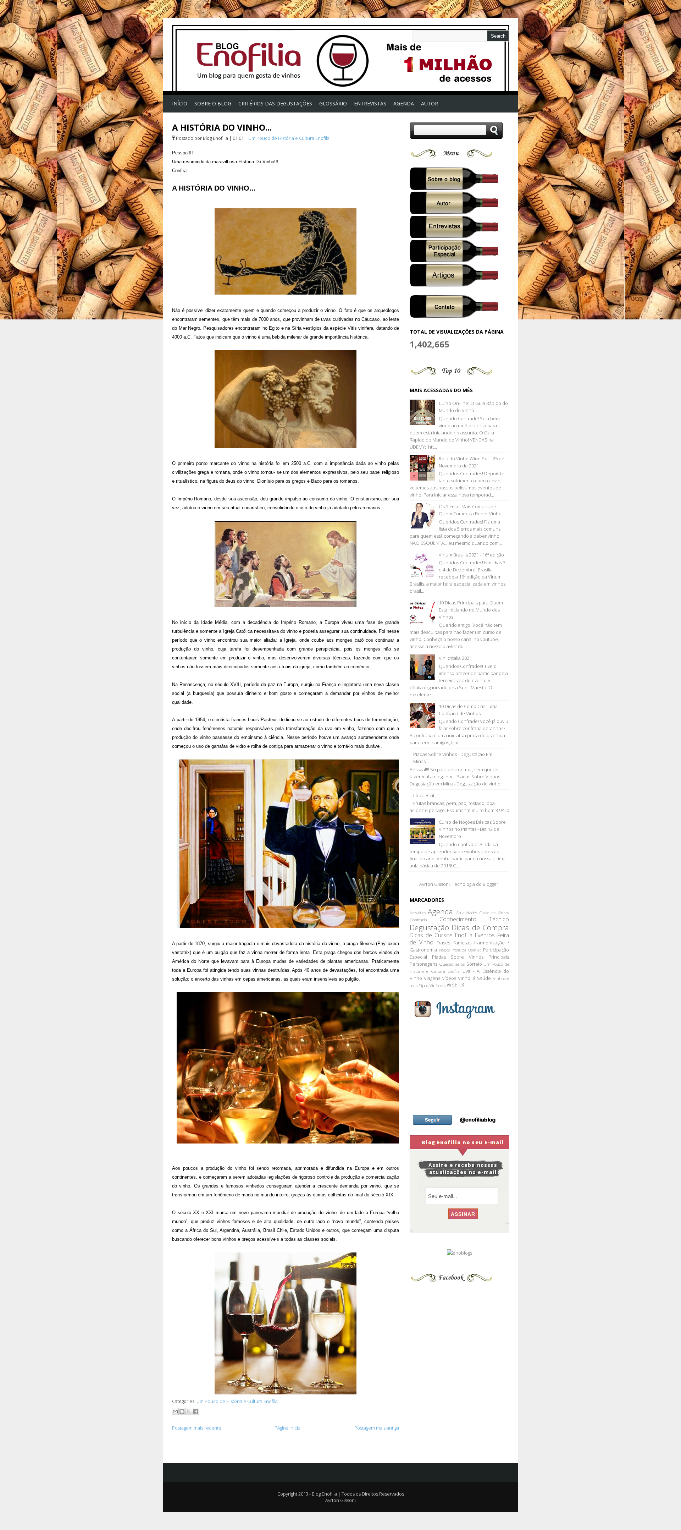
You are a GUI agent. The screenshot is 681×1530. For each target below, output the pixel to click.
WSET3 (455, 985)
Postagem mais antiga (376, 1428)
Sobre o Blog (212, 103)
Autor (429, 103)
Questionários (452, 964)
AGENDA (403, 103)
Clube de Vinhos (494, 912)
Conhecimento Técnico (474, 919)
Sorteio (474, 964)
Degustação (429, 927)
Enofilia (463, 935)
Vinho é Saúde (474, 978)
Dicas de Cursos (431, 935)
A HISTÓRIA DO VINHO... (222, 127)
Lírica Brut (423, 795)
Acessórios (418, 912)
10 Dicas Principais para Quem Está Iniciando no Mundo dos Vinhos (471, 609)
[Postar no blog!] (182, 1411)
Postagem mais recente (196, 1428)
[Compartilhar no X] (188, 1411)
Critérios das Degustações (275, 103)
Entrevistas (370, 103)
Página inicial (288, 1428)
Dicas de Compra (480, 927)
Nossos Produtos (452, 950)
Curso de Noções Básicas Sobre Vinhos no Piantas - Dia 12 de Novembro (472, 829)
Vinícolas (437, 985)
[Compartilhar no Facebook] (195, 1411)
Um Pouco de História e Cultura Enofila (289, 138)
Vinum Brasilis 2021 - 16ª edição (471, 555)
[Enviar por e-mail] (175, 1411)
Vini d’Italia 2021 (455, 658)
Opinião (474, 950)
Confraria (418, 919)
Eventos (485, 935)
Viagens (432, 978)
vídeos (449, 978)
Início (179, 103)
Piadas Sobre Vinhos (457, 957)
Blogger (490, 884)
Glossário (333, 103)
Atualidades (466, 912)
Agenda (440, 911)
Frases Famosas (454, 942)
